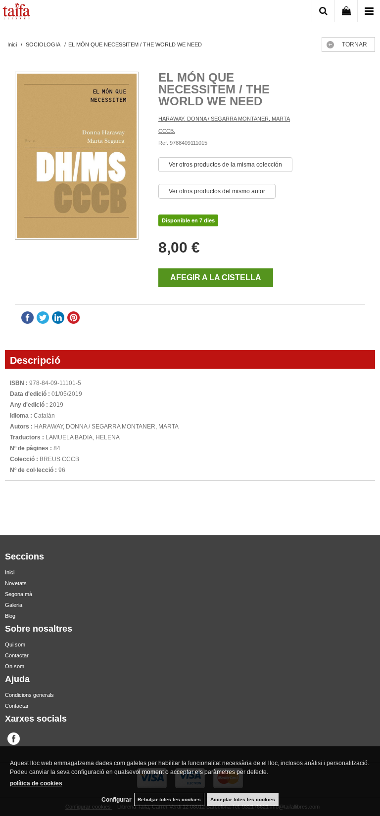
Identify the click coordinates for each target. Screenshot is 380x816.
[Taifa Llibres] (16, 12)
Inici (9, 572)
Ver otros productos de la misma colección (225, 164)
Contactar (17, 655)
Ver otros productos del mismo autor (217, 191)
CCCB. (166, 131)
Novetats (16, 583)
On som (14, 666)
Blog (10, 616)
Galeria (13, 605)
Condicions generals (29, 695)
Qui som (15, 644)
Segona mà (18, 594)
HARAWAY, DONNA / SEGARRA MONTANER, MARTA (224, 119)
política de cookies (36, 783)
